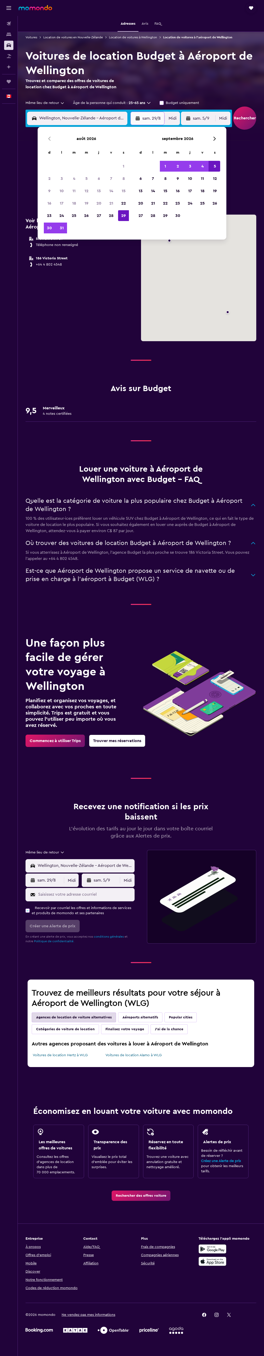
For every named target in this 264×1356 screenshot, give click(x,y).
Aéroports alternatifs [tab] (140, 1017)
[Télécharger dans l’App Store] (212, 1261)
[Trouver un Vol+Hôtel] (8, 56)
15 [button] (124, 191)
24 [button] (61, 216)
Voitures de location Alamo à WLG (133, 1055)
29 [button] (123, 216)
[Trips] (8, 81)
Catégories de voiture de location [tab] (65, 1029)
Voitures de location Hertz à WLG (60, 1055)
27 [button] (99, 216)
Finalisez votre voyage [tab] (124, 1029)
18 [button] (74, 203)
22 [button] (123, 203)
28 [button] (111, 216)
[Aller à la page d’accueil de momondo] (35, 7)
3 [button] (62, 179)
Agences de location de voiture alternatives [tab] (74, 1017)
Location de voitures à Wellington (133, 37)
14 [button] (111, 191)
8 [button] (123, 179)
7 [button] (111, 179)
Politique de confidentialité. (54, 941)
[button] (8, 8)
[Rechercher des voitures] (8, 45)
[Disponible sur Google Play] (212, 1249)
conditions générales (109, 936)
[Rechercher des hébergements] (8, 34)
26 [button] (86, 216)
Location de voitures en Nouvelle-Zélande (73, 37)
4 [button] (74, 179)
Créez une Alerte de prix (221, 1161)
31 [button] (62, 228)
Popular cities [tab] (180, 1017)
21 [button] (111, 203)
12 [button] (86, 191)
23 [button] (49, 216)
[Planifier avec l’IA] (8, 67)
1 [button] (123, 166)
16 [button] (49, 203)
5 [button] (86, 179)
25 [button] (74, 216)
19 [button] (86, 203)
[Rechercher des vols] (8, 24)
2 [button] (49, 179)
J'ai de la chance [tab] (169, 1029)
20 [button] (98, 203)
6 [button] (99, 179)
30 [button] (49, 228)
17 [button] (61, 203)
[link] (55, 741)
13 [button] (99, 191)
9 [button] (49, 191)
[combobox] (45, 102)
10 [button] (62, 191)
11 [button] (74, 191)
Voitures (31, 37)
